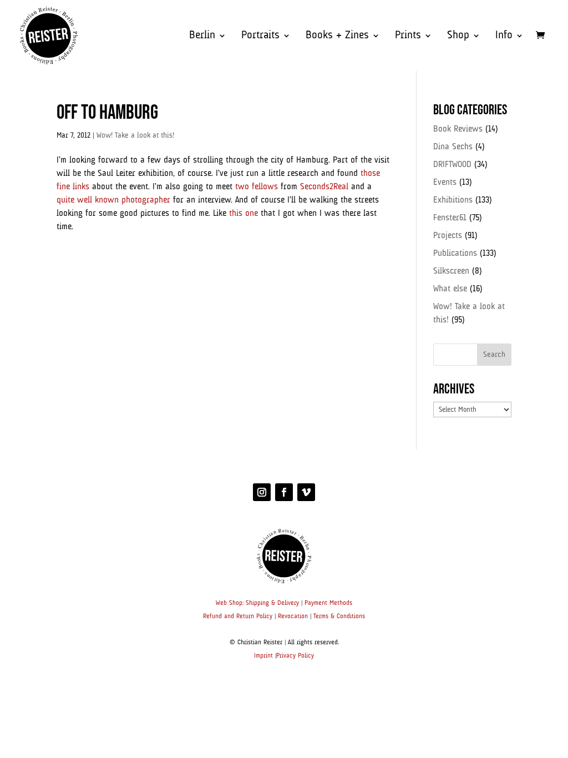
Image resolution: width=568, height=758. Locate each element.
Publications (455, 253)
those (370, 173)
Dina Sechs (453, 147)
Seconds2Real (324, 187)
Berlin (202, 36)
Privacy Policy (295, 656)
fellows (265, 187)
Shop (458, 36)
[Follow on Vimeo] (306, 492)
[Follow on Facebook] (284, 492)
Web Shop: (230, 603)
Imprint (263, 656)
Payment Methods (328, 603)
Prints (408, 36)
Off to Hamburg (107, 113)
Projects (447, 235)
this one (243, 213)
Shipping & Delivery (272, 603)
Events (445, 182)
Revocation (293, 616)
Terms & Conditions (339, 616)
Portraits (260, 36)
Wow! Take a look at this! (135, 135)
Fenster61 (449, 218)
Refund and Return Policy (237, 616)
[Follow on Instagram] (262, 492)
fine (63, 187)
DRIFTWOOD (452, 164)
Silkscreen (451, 271)
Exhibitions (453, 200)
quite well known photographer (113, 200)
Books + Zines (337, 36)
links (81, 187)
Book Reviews (458, 129)
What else (450, 289)
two (242, 187)
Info (504, 36)
